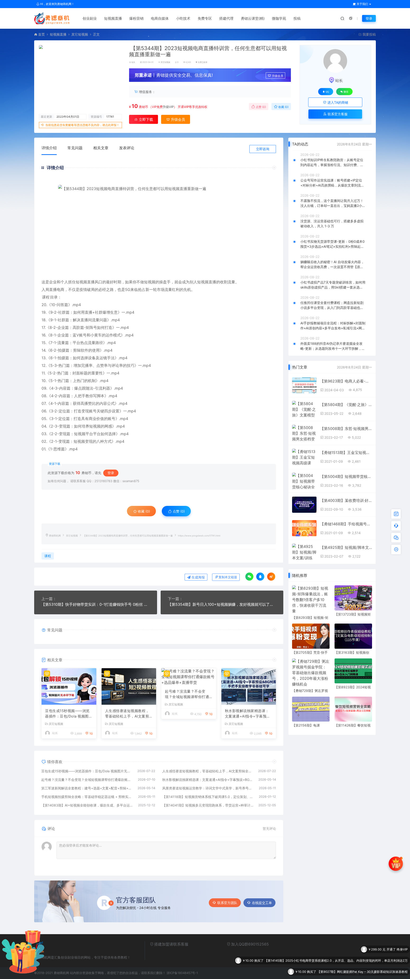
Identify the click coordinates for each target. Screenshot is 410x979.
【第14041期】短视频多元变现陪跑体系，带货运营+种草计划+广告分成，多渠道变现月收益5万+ (208, 805)
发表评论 (126, 147)
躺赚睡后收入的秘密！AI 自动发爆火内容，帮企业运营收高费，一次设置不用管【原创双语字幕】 (332, 264)
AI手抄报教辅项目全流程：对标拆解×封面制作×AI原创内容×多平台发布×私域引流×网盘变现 (332, 326)
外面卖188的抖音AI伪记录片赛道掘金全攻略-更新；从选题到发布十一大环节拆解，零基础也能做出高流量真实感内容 (332, 346)
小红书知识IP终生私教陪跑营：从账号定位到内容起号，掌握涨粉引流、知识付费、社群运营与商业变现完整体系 (331, 162)
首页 (41, 34)
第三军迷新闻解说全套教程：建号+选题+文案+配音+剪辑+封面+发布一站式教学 (87, 788)
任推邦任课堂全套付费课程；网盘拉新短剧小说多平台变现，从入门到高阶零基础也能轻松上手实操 (331, 305)
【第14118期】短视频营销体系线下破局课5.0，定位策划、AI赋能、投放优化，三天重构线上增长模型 (208, 797)
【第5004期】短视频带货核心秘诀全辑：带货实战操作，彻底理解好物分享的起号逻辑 (346, 476)
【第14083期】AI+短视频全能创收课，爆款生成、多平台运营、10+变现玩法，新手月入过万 (87, 805)
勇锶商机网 (55, 535)
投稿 (297, 18)
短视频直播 (113, 18)
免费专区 (205, 18)
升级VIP (168, 107)
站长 (133, 62)
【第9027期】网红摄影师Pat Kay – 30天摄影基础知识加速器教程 (362, 960)
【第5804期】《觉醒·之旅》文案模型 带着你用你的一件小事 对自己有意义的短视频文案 (346, 404)
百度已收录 (202, 62)
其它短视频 (79, 34)
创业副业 (90, 18)
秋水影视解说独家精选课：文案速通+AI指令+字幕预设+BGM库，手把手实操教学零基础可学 (247, 714)
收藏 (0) (283, 107)
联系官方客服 (337, 114)
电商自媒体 (160, 18)
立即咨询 (262, 149)
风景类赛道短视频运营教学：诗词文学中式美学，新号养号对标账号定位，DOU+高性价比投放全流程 (208, 788)
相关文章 (100, 147)
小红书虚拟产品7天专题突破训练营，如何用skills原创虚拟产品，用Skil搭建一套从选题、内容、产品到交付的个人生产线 (332, 285)
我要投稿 (369, 34)
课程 (46, 297)
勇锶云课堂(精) (253, 18)
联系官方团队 (227, 903)
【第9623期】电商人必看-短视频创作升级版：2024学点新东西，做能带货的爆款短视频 (346, 381)
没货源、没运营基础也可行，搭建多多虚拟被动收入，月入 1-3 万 (331, 223)
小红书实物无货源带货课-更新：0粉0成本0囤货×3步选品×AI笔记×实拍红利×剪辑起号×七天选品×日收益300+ (332, 244)
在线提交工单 (262, 903)
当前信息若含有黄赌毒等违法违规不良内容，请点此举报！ (82, 125)
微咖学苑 (279, 18)
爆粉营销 (136, 18)
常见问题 (75, 147)
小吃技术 (183, 18)
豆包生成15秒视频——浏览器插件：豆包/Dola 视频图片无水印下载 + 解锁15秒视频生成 (68, 714)
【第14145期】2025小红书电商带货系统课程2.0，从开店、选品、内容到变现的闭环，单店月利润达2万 (336, 949)
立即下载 (145, 119)
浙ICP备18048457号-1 (182, 973)
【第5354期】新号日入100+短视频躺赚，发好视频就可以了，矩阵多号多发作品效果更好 (222, 604)
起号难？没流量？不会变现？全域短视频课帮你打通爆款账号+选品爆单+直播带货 (187, 694)
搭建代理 (226, 18)
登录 (369, 18)
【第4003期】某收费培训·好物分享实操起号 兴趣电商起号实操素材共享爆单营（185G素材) (346, 500)
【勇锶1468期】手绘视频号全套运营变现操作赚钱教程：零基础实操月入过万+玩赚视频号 (346, 524)
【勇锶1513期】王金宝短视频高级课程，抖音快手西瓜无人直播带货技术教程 (346, 452)
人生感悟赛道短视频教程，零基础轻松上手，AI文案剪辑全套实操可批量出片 (127, 714)
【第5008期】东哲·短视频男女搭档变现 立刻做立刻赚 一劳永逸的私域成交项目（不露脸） (346, 428)
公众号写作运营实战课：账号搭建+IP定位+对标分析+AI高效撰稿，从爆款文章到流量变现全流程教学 (332, 183)
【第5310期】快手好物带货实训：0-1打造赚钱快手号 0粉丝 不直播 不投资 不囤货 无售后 (95, 604)
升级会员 (277, 76)
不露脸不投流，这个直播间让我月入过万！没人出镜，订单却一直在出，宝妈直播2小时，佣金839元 (331, 203)
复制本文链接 (228, 577)
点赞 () (260, 107)
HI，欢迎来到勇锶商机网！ (56, 4)
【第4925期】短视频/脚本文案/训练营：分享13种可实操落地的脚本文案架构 (346, 547)
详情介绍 (49, 147)
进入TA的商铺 (337, 102)
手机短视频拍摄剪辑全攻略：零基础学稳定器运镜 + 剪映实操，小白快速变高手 (87, 797)
